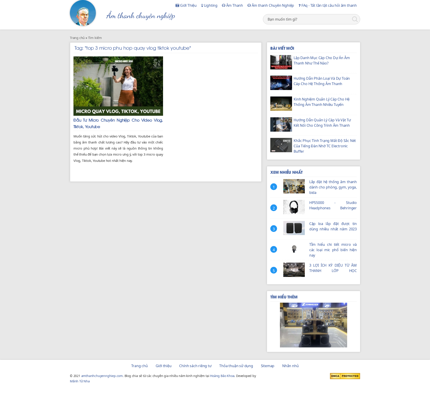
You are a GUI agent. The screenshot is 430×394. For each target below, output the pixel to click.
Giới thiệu (164, 365)
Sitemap (268, 365)
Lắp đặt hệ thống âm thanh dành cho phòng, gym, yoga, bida (333, 187)
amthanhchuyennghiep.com (102, 376)
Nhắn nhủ (290, 365)
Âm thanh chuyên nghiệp (141, 15)
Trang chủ (139, 365)
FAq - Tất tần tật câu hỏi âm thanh (329, 5)
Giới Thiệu (188, 5)
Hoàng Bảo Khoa (222, 376)
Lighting (210, 5)
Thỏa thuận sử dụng (236, 365)
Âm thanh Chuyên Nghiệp (272, 5)
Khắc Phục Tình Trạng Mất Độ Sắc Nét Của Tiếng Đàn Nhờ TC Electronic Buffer (325, 146)
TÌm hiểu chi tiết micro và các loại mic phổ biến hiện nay (333, 250)
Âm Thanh (234, 5)
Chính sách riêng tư (195, 365)
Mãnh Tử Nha (80, 381)
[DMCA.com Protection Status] (345, 375)
